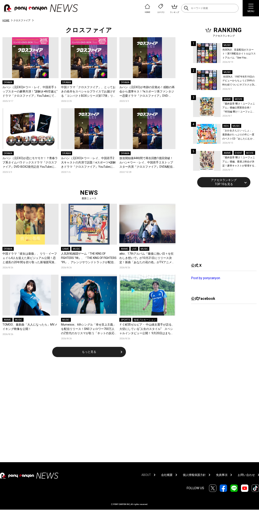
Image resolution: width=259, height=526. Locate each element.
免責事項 (221, 475)
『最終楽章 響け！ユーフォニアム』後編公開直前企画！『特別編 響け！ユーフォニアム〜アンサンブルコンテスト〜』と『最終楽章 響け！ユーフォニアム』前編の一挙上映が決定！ (238, 108)
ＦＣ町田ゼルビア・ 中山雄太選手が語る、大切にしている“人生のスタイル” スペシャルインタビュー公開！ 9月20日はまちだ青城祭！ (146, 329)
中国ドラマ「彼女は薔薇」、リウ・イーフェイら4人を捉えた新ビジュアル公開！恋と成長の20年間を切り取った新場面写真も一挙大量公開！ (29, 258)
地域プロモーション (145, 319)
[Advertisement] (221, 224)
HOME (5, 20)
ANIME (124, 248)
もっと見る (89, 351)
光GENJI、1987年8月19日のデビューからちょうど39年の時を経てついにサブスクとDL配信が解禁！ (238, 81)
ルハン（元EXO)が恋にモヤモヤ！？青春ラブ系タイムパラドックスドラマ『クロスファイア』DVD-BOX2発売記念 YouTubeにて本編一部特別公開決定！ (30, 162)
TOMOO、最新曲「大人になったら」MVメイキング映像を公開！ (29, 326)
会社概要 (167, 475)
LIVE (134, 248)
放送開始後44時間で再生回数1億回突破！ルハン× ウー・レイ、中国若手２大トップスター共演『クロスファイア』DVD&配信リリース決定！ (146, 162)
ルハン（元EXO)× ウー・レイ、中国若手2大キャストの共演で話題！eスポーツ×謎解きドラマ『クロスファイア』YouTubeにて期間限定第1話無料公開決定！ (88, 162)
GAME (65, 248)
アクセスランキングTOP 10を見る (224, 182)
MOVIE (238, 99)
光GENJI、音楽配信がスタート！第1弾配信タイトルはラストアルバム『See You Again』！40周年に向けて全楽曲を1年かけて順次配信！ (239, 54)
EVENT (238, 153)
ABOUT (146, 475)
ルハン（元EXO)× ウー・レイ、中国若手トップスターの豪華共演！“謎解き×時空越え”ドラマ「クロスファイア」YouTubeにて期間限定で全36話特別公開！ (30, 91)
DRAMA (8, 82)
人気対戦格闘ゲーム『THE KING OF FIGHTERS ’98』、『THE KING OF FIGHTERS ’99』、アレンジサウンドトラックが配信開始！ (88, 258)
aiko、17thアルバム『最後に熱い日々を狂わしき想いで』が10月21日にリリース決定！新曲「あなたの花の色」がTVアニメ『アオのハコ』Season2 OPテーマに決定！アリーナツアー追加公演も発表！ (146, 258)
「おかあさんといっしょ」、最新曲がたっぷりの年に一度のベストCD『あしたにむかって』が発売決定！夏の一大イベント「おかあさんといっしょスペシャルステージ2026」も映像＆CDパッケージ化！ (238, 135)
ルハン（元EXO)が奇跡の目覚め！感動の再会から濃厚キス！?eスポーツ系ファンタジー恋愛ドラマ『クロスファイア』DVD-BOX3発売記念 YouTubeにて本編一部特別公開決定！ (147, 91)
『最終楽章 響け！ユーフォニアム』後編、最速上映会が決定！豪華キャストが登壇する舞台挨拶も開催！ (238, 162)
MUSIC (76, 248)
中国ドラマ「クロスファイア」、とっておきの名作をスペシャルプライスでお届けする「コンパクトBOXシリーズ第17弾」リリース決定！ (88, 91)
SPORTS (125, 319)
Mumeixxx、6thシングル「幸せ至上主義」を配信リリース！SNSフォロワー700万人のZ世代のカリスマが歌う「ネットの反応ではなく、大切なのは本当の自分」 (88, 329)
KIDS (226, 126)
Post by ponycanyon (205, 278)
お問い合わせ (246, 475)
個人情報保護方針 (194, 475)
